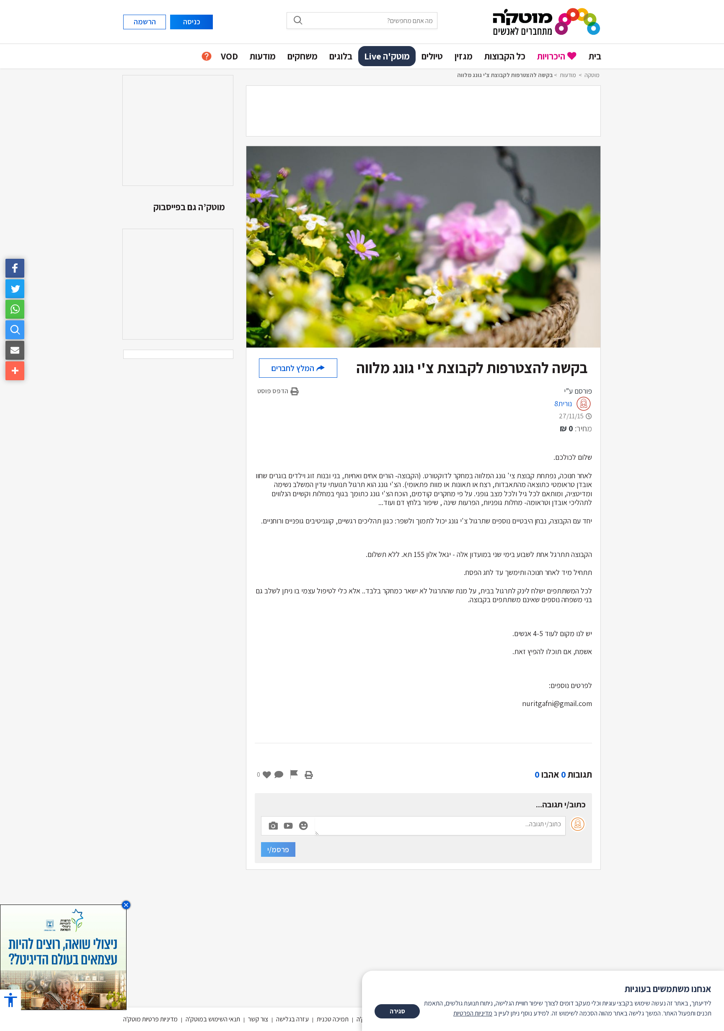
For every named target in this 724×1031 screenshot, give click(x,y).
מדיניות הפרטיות (472, 1013)
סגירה (397, 1011)
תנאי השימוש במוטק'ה (213, 1019)
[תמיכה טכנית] (206, 56)
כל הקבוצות (504, 56)
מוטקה (592, 75)
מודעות (263, 56)
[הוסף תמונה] (273, 824)
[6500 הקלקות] (63, 957)
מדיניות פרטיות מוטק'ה (150, 1019)
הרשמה (145, 21)
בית (595, 56)
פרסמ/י (278, 849)
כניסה (191, 21)
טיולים (432, 56)
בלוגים (340, 56)
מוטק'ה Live (387, 56)
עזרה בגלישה (292, 1019)
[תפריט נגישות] (10, 1000)
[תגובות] (279, 774)
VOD (229, 56)
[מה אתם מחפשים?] (14, 329)
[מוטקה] (546, 21)
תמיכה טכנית (333, 1019)
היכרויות (551, 56)
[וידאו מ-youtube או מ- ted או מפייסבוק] (288, 826)
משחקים (302, 56)
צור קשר (258, 1019)
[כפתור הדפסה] (309, 774)
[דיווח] (294, 774)
